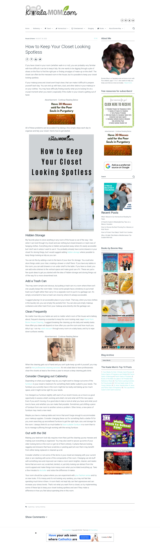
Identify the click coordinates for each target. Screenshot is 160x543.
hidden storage (74, 252)
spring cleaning (40, 507)
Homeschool (62, 28)
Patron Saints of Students (123, 376)
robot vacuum (46, 328)
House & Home (30, 38)
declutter (43, 470)
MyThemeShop (93, 530)
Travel (48, 28)
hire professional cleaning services (46, 367)
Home (27, 28)
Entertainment (78, 28)
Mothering (36, 28)
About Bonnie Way (115, 28)
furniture (28, 384)
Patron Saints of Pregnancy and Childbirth (114, 374)
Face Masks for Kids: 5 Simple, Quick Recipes (117, 372)
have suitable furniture (72, 424)
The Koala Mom (66, 530)
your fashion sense (83, 475)
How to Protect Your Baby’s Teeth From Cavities (116, 232)
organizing (31, 507)
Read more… (128, 83)
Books (101, 28)
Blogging (91, 28)
